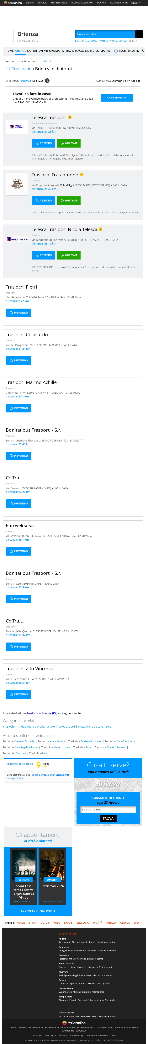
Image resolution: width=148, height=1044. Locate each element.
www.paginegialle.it (46, 765)
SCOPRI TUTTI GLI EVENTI (38, 910)
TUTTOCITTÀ (101, 1027)
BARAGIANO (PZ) (41, 488)
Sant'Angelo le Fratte (26, 747)
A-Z (35, 80)
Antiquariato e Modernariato (36, 726)
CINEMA (54, 51)
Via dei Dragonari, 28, (20, 345)
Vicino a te (134, 80)
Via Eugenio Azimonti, (46, 185)
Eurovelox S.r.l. (22, 525)
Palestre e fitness (67, 958)
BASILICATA (83, 128)
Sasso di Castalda (24, 741)
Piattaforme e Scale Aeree (44, 123)
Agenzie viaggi (71, 975)
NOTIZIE (32, 51)
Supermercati (65, 991)
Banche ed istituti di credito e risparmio (78, 967)
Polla (88, 747)
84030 (33, 393)
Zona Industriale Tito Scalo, (23, 440)
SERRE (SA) (46, 679)
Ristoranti (63, 1000)
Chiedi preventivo (117, 97)
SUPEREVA (81, 1031)
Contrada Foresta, (17, 393)
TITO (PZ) (37, 583)
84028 (34, 679)
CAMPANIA (74, 297)
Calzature (101, 950)
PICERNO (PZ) (53, 631)
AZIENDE (20, 51)
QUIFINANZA (132, 1027)
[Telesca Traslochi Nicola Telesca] (17, 238)
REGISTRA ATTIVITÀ (131, 51)
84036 (33, 297)
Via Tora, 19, (40, 128)
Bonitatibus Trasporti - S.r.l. (35, 430)
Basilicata (21, 753)
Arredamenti (65, 942)
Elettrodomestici (80, 942)
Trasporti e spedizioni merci (21, 61)
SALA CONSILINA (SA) (51, 297)
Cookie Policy (76, 1035)
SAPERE (68, 922)
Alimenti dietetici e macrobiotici (88, 991)
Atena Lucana (57, 741)
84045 (38, 536)
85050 (78, 185)
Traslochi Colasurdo (27, 334)
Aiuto (113, 1035)
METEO (94, 51)
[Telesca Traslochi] (17, 127)
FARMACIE (67, 51)
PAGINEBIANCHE (119, 3)
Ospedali (73, 983)
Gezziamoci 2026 (52, 886)
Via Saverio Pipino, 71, (20, 536)
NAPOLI (94, 41)
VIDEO (56, 922)
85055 (40, 631)
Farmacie (63, 983)
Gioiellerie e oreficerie (85, 950)
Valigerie (111, 950)
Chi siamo (36, 1035)
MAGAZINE (82, 51)
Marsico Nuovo (62, 747)
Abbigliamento (66, 950)
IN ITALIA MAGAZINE (69, 1016)
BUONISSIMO (68, 1031)
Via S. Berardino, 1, (18, 679)
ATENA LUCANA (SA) (51, 393)
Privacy (63, 1035)
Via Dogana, (14, 488)
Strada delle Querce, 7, (21, 631)
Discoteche (110, 1000)
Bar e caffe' (83, 1000)
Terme (100, 958)
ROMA (78, 41)
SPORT (32, 922)
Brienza (27, 34)
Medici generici (103, 983)
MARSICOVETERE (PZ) (97, 185)
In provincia (119, 80)
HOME (9, 51)
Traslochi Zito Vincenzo (30, 668)
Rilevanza (25, 80)
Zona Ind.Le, (14, 583)
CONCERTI (23, 879)
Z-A (41, 80)
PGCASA (101, 3)
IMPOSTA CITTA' (89, 1016)
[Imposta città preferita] (7, 34)
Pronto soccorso (86, 983)
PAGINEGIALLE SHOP (82, 3)
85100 (52, 128)
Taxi (61, 975)
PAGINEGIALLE (59, 3)
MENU (134, 3)
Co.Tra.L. (15, 477)
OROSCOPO (83, 922)
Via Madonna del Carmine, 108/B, (53, 240)
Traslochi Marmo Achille (31, 382)
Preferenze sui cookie (97, 1035)
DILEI (110, 1027)
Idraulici (93, 942)
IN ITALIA (133, 41)
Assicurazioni (105, 967)
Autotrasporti (66, 726)
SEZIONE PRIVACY (108, 1016)
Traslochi (36, 180)
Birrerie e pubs (96, 1000)
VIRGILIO (42, 3)
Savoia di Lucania (116, 747)
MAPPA (105, 51)
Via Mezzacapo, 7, (17, 297)
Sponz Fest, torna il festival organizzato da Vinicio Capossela (23, 892)
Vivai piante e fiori (107, 942)
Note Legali (50, 1035)
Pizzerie (73, 1000)
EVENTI (43, 51)
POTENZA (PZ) (65, 128)
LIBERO (30, 3)
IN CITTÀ (97, 922)
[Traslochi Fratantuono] (17, 184)
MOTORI (44, 922)
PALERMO (104, 41)
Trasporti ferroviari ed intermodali (96, 975)
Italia (44, 753)
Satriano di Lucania (91, 741)
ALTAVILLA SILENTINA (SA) (59, 536)
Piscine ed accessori (86, 958)
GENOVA (123, 41)
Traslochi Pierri (21, 287)
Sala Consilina (124, 741)
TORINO (114, 41)
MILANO (86, 41)
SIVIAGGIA (120, 1027)
